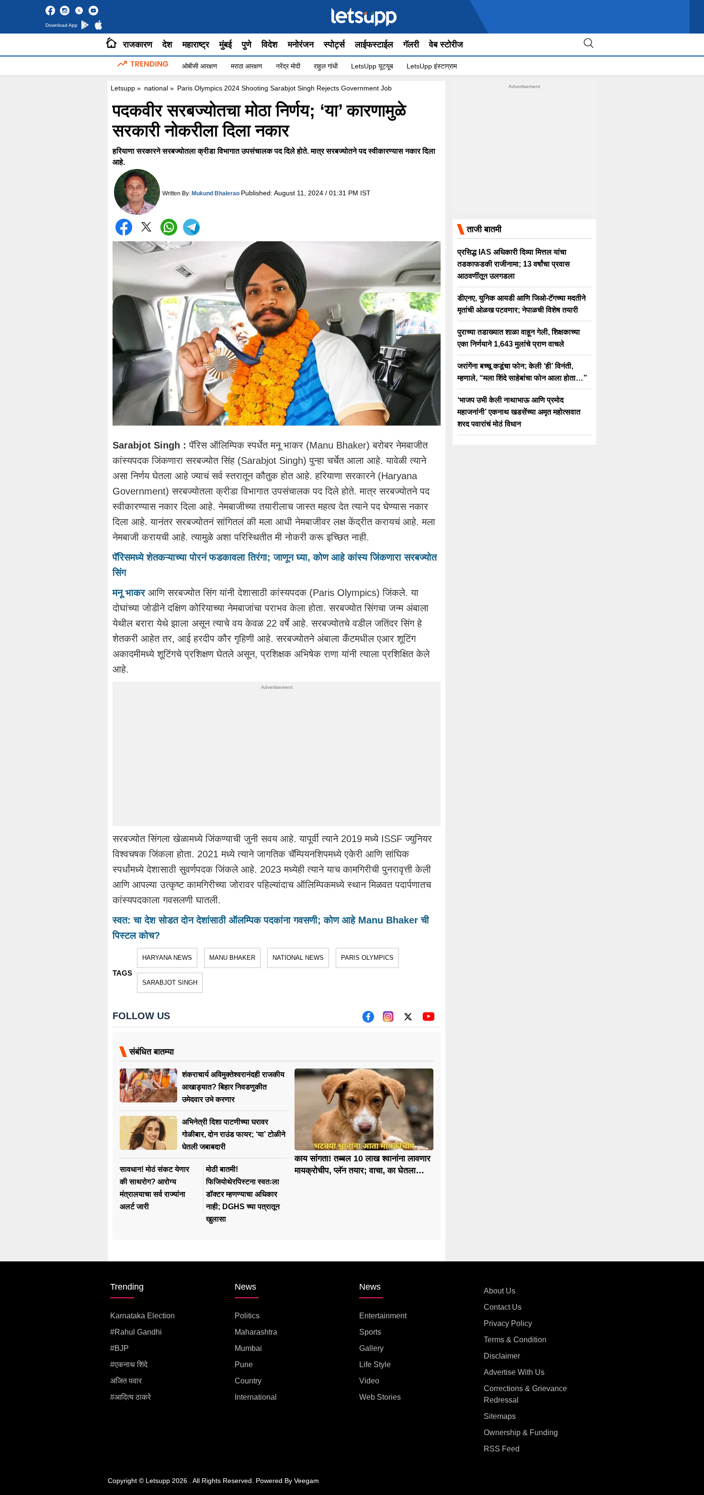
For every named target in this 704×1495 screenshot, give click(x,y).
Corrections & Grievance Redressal (525, 1394)
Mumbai (248, 1348)
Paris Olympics (367, 957)
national (156, 88)
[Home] (111, 44)
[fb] (368, 1020)
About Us (499, 1291)
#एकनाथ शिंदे (129, 1364)
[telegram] (191, 227)
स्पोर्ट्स (334, 44)
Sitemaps (500, 1416)
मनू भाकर (129, 592)
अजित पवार (126, 1381)
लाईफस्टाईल (374, 44)
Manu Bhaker (232, 957)
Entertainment (383, 1316)
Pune (244, 1364)
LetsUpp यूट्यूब (372, 66)
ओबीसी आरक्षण (199, 66)
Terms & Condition (515, 1340)
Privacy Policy (508, 1323)
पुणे (246, 44)
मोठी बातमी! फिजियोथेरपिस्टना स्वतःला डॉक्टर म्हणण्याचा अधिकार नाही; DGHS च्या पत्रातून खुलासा (243, 1194)
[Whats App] (168, 227)
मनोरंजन (301, 44)
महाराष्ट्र (195, 44)
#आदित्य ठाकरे (130, 1397)
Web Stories (380, 1397)
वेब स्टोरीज (446, 44)
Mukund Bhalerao (215, 193)
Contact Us (503, 1307)
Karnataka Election (142, 1316)
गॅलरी (411, 44)
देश (167, 44)
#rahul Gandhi (136, 1332)
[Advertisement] (277, 759)
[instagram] (388, 1020)
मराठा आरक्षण (246, 66)
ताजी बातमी (484, 229)
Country (248, 1381)
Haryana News (167, 957)
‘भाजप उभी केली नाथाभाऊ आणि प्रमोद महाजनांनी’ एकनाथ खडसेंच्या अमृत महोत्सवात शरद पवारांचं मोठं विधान (518, 412)
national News (298, 957)
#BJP (119, 1348)
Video (369, 1381)
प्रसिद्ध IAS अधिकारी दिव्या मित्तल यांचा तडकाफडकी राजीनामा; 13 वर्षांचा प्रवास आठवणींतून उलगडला (513, 264)
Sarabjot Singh (169, 982)
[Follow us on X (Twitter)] (408, 1020)
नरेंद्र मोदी (288, 66)
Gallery (371, 1348)
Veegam (306, 1480)
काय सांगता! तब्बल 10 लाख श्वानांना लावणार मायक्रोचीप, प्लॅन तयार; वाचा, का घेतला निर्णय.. (363, 1170)
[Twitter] (146, 229)
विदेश (269, 44)
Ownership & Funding (521, 1432)
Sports (370, 1332)
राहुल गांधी (326, 66)
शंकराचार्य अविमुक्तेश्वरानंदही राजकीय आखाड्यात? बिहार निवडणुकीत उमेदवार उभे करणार (233, 1086)
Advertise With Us (514, 1372)
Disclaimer (502, 1356)
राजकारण (137, 44)
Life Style (375, 1364)
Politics (247, 1316)
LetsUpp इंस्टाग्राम (432, 66)
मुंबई (225, 44)
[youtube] (428, 1020)
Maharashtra (256, 1332)
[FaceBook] (123, 227)
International (256, 1397)
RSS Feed (502, 1449)
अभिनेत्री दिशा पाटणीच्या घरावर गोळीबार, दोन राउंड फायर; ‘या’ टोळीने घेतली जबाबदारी (233, 1134)
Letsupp (123, 88)
